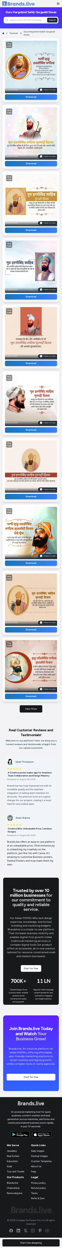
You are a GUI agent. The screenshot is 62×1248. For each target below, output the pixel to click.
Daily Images (37, 1150)
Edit (24, 65)
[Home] (18, 3)
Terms (34, 1193)
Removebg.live (14, 1193)
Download (31, 97)
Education (12, 1161)
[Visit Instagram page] (34, 1230)
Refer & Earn (38, 1198)
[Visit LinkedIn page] (20, 1230)
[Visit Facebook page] (13, 1230)
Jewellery (12, 1150)
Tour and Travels (15, 1171)
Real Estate (13, 1156)
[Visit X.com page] (27, 1230)
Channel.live (13, 1188)
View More (31, 708)
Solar (9, 1166)
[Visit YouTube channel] (49, 1230)
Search (52, 20)
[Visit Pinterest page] (41, 1230)
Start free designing (31, 1242)
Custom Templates (41, 1161)
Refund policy (38, 1188)
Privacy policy (38, 1182)
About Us (36, 1166)
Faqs (33, 1171)
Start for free (31, 968)
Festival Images (39, 1156)
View (36, 65)
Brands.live (30, 1103)
